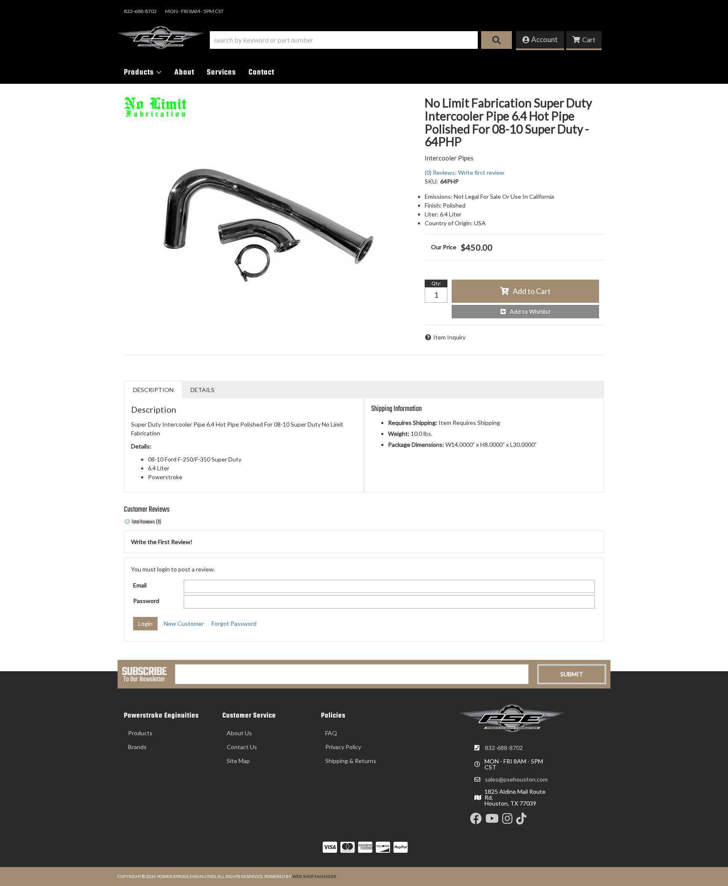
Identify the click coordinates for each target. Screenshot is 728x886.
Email (140, 585)
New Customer (184, 623)
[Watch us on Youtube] (492, 820)
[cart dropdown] (584, 40)
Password (146, 600)
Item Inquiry (449, 337)
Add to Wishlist (530, 311)
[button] (361, 40)
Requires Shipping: (412, 422)
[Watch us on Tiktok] (521, 820)
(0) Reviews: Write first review (464, 172)
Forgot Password (234, 623)
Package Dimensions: (416, 444)
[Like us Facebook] (476, 820)
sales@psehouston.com (516, 779)
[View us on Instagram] (507, 820)
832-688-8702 (504, 747)
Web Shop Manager (314, 876)
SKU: (431, 181)
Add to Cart (532, 291)
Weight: (399, 433)
